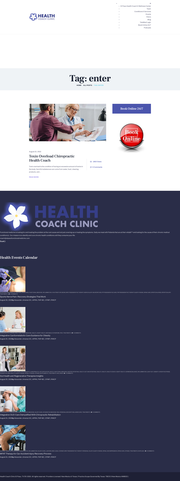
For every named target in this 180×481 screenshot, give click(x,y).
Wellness (60, 373)
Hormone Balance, (131, 371)
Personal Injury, (87, 451)
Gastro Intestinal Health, (75, 371)
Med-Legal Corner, (58, 451)
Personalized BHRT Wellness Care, (71, 412)
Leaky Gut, (150, 371)
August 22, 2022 (35, 151)
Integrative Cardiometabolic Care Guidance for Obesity (25, 335)
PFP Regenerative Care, (109, 292)
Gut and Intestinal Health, (93, 371)
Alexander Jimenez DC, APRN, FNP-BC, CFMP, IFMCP (35, 300)
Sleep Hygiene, (139, 292)
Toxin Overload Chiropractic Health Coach (51, 158)
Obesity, (156, 371)
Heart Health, (41, 332)
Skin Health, (12, 373)
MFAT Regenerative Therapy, (75, 292)
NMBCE (124, 476)
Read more (34, 177)
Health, (34, 332)
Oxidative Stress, (164, 371)
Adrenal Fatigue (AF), (7, 371)
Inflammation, (47, 292)
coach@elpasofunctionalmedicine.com (15, 238)
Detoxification (38, 146)
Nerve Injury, (88, 292)
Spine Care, (147, 292)
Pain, (61, 332)
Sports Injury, (166, 292)
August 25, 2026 (6, 339)
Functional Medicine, (36, 292)
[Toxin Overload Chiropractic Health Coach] (64, 122)
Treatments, (53, 373)
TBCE (108, 476)
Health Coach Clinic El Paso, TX (12, 476)
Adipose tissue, (5, 451)
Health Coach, (111, 371)
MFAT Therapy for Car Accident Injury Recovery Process (25, 453)
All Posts (87, 85)
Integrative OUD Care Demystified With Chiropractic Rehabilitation (30, 415)
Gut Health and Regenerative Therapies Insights (21, 376)
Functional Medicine (60, 146)
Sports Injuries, (156, 292)
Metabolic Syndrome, (53, 332)
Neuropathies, (97, 292)
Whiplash (141, 451)
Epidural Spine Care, (22, 292)
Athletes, (3, 292)
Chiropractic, (11, 292)
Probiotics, (4, 373)
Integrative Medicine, (50, 412)
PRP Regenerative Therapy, (125, 292)
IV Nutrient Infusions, (59, 292)
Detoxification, (45, 371)
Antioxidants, (25, 371)
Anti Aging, (17, 371)
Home (79, 85)
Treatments (4, 294)
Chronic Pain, (13, 332)
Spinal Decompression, (110, 451)
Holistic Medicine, (29, 412)
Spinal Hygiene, (30, 373)
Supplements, (44, 373)
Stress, (37, 373)
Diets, (52, 371)
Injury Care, (39, 412)
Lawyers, (49, 451)
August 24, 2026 (6, 418)
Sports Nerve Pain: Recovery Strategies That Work (23, 297)
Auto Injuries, (14, 451)
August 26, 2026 (6, 300)
